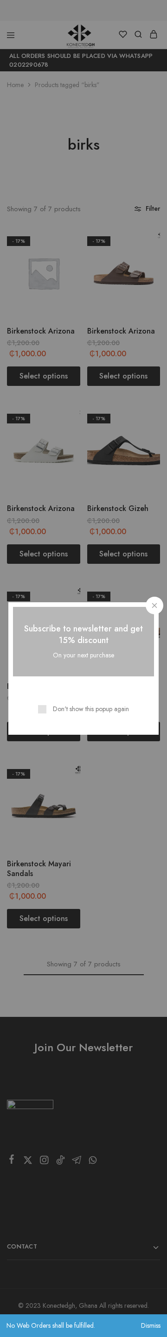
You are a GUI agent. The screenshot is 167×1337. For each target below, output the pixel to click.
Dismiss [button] (151, 1325)
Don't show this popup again (91, 708)
